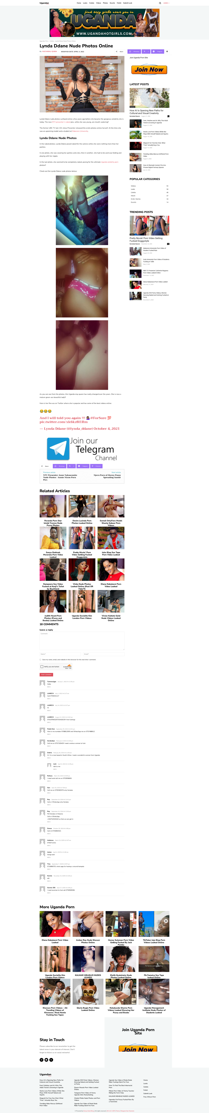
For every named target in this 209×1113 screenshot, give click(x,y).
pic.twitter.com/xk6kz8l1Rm (64, 422)
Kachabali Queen (49, 51)
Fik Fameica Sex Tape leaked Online (154, 976)
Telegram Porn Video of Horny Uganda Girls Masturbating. (85, 1094)
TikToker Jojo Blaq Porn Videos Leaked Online (154, 941)
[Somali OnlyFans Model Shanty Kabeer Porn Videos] (111, 506)
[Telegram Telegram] (46, 1060)
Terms (118, 1111)
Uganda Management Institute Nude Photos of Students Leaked (154, 1010)
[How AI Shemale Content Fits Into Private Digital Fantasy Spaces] (136, 168)
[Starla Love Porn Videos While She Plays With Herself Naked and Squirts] (136, 135)
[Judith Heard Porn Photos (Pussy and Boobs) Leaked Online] (53, 601)
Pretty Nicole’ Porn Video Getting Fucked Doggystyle (82, 554)
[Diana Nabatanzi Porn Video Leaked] (111, 569)
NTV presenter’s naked (61, 122)
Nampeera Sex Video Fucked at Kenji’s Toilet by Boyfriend (53, 586)
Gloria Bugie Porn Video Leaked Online (88, 1009)
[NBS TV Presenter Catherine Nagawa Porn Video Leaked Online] (136, 274)
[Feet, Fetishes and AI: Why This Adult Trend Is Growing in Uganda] (136, 123)
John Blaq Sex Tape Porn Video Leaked (111, 553)
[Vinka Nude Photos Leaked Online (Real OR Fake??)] (82, 569)
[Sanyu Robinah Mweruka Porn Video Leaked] (53, 538)
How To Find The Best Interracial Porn (120, 1086)
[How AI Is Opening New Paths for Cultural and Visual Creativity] (149, 98)
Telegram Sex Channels (127, 1111)
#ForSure (98, 418)
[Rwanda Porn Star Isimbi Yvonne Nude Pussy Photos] (53, 506)
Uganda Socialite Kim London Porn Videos (82, 616)
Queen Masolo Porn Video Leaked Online (86, 1088)
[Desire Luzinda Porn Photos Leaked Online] (82, 506)
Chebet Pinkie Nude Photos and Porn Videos (87, 1099)
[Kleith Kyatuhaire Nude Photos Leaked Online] (121, 959)
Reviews (132, 107)
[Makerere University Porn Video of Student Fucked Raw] (136, 251)
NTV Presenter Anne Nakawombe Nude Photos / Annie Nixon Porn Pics (60, 477)
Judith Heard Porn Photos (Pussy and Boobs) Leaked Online (53, 618)
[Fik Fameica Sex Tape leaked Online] (154, 959)
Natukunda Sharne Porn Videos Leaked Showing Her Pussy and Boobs (121, 1010)
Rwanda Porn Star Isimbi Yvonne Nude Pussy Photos (53, 523)
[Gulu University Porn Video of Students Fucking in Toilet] (136, 262)
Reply (49, 687)
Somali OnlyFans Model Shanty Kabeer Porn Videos (111, 523)
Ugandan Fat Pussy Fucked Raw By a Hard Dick (121, 1101)
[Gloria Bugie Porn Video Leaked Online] (88, 992)
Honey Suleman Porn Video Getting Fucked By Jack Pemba (121, 942)
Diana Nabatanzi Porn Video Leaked (111, 585)
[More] (167, 51)
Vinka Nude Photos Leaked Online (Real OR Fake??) (82, 586)
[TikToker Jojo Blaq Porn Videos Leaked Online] (154, 924)
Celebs (52, 41)
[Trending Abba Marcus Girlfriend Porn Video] (136, 157)
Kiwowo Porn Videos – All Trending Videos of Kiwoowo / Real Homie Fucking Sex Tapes (55, 1011)
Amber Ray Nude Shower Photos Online (88, 941)
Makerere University (80, 131)
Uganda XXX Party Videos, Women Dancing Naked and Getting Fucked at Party (156, 295)
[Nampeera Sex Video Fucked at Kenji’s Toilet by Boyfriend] (53, 569)
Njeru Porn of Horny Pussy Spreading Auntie (107, 476)
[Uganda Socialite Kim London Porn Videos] (82, 601)
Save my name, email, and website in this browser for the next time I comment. (69, 660)
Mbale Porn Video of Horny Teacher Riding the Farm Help (121, 1092)
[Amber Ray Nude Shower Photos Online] (88, 924)
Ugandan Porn (44, 41)
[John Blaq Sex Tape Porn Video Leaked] (111, 538)
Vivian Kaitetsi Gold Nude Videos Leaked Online (111, 618)
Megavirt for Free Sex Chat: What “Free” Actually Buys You (51, 1099)
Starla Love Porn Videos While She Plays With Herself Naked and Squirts (52, 1093)
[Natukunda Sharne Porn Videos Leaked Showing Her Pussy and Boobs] (121, 992)
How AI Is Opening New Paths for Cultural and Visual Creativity (146, 112)
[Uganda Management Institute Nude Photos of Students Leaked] (154, 992)
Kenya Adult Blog (88, 1111)
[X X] (51, 1060)
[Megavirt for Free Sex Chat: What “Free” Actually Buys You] (136, 146)
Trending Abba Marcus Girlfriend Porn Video (51, 1105)
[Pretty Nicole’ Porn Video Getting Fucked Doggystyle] (82, 538)
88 (168, 244)
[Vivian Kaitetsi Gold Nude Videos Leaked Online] (111, 601)
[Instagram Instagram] (41, 1060)
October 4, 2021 (107, 428)
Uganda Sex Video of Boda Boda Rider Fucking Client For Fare (85, 1105)
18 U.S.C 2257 (111, 1111)
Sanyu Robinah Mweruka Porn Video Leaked (53, 554)
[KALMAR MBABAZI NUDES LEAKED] (88, 959)
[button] (160, 3)
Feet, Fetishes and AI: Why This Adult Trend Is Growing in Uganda (51, 1086)
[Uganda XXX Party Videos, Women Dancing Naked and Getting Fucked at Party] (136, 296)
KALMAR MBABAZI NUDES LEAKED (88, 976)
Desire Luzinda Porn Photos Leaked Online (82, 521)
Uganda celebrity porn (109, 162)
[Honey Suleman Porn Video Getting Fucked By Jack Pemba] (121, 924)
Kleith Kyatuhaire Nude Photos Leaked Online (121, 976)
